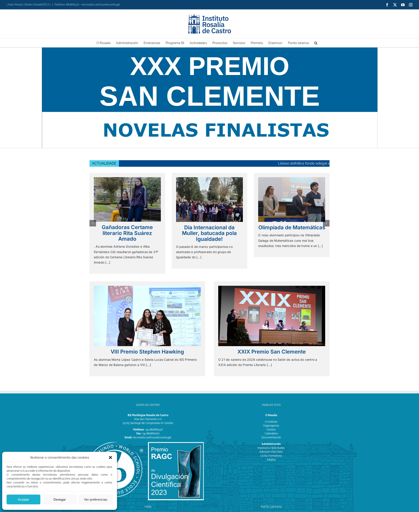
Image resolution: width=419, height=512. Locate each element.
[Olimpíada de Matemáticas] (209, 178)
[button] (110, 457)
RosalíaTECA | (42, 4)
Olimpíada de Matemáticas (209, 227)
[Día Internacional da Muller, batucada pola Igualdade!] (127, 178)
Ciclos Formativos (271, 450)
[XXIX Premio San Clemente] (271, 282)
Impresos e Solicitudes (271, 442)
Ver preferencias (95, 499)
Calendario (271, 428)
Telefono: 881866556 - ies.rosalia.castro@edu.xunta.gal (87, 4)
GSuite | (29, 4)
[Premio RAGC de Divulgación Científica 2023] (176, 438)
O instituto (271, 416)
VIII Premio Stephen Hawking (147, 347)
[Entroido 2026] (291, 178)
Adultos (271, 454)
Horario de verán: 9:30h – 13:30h (328, 163)
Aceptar (23, 499)
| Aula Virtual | (15, 4)
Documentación (271, 432)
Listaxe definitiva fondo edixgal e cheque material (251, 163)
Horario (271, 424)
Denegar (59, 499)
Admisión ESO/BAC (271, 446)
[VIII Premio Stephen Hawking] (147, 282)
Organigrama (271, 420)
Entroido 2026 (292, 227)
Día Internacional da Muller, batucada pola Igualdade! (127, 233)
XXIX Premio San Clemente (271, 347)
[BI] (115, 438)
